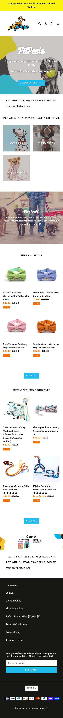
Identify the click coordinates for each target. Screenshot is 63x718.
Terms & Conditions (16, 624)
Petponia (26, 708)
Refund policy (13, 600)
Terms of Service (15, 640)
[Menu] (58, 23)
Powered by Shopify (39, 708)
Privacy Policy (13, 632)
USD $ (30, 688)
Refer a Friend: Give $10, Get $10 (23, 616)
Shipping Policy (14, 608)
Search (9, 592)
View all (31, 375)
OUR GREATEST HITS (31, 83)
